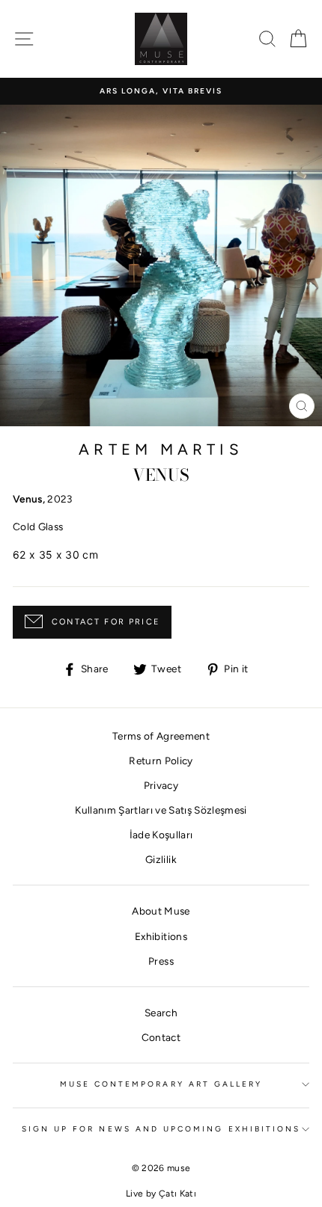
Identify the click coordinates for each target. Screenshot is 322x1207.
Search (161, 1013)
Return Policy (160, 761)
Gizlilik (161, 859)
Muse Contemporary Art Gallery (161, 1084)
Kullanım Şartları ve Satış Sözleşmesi (161, 810)
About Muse (160, 911)
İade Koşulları (161, 835)
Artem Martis (161, 449)
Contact (161, 1037)
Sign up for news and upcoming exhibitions (161, 1129)
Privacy (161, 785)
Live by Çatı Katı (161, 1193)
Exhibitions (161, 936)
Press (161, 961)
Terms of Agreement (161, 736)
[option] (161, 91)
